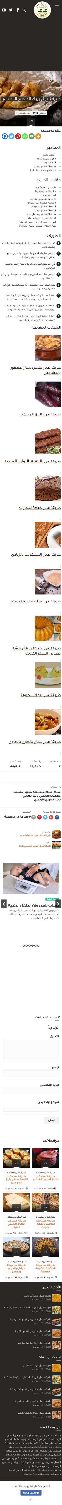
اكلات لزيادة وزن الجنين (37, 909)
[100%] (45, 1165)
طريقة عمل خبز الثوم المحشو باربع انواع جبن (17, 1179)
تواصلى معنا (31, 1492)
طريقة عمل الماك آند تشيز (37, 1295)
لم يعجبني (22, 112)
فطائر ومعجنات (43, 792)
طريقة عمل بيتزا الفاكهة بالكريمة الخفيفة (45, 1268)
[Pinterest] (18, 136)
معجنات (55, 795)
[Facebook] (5, 136)
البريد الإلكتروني (49, 1085)
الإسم (55, 1067)
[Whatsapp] (25, 136)
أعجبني (39, 112)
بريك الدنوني (30, 795)
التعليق (54, 1036)
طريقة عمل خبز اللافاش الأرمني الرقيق (16, 1224)
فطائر (57, 792)
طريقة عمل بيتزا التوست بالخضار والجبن (45, 1224)
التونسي (44, 795)
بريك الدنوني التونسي (47, 799)
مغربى (28, 792)
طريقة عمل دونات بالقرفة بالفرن (34, 1343)
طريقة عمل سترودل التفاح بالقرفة (33, 1331)
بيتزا (53, 1216)
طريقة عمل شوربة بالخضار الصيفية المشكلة (27, 1307)
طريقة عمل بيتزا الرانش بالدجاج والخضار (16, 1268)
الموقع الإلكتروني (48, 1102)
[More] (38, 136)
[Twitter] (11, 136)
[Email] (32, 136)
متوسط (18, 792)
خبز (53, 1172)
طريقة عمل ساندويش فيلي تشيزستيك (30, 1319)
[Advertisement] (31, 46)
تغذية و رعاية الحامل (47, 902)
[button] (57, 4)
